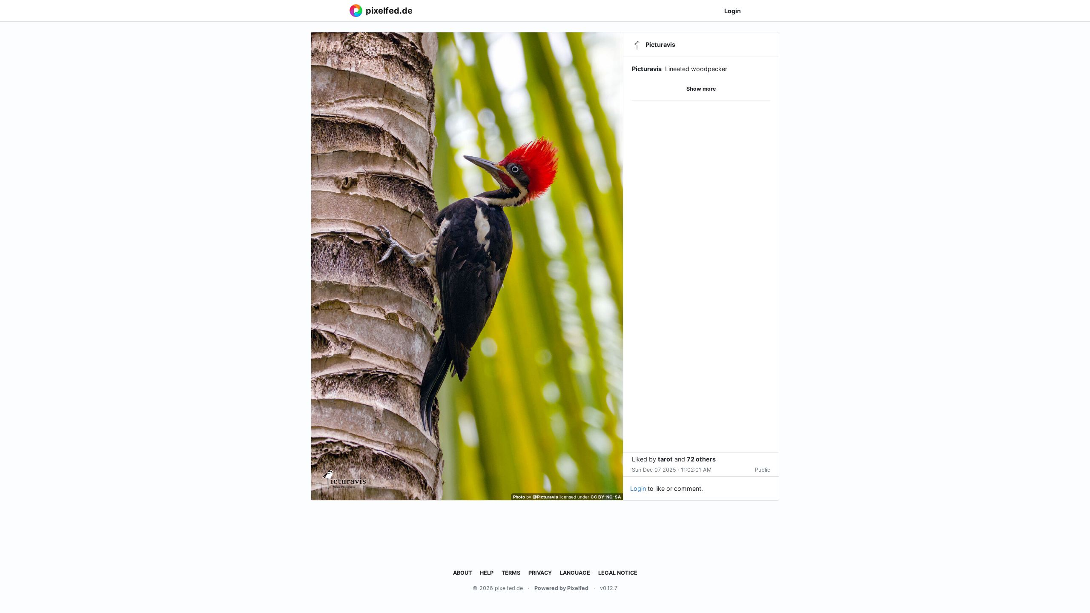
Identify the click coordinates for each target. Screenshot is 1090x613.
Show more (701, 89)
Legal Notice (617, 573)
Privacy (540, 573)
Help (486, 573)
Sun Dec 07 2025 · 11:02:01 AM (671, 470)
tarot (665, 459)
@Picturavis (545, 496)
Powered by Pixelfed (561, 588)
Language (575, 573)
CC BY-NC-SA (606, 496)
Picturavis (647, 68)
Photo (519, 496)
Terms (511, 573)
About (462, 573)
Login (732, 10)
